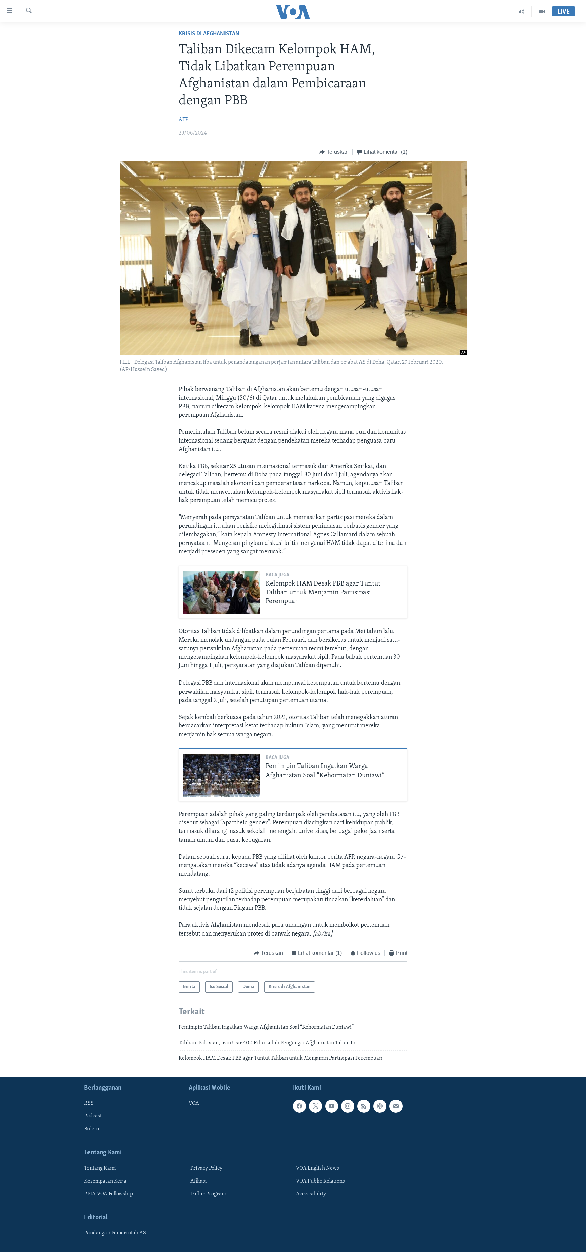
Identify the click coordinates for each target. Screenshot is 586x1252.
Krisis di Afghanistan (209, 34)
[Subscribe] (395, 1106)
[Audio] (521, 11)
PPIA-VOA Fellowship (108, 1194)
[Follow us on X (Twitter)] (315, 1106)
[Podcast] (379, 1106)
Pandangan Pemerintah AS (115, 1233)
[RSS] (363, 1106)
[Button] (334, 152)
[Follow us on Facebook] (299, 1106)
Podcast (93, 1116)
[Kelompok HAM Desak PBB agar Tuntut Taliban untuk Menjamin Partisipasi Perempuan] (221, 592)
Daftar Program (208, 1194)
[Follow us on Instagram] (347, 1106)
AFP (183, 119)
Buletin (92, 1129)
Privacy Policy (206, 1168)
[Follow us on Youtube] (331, 1106)
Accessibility (311, 1194)
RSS (89, 1103)
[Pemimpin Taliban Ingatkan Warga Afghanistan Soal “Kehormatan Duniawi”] (221, 775)
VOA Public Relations (320, 1181)
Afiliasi (198, 1181)
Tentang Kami (100, 1168)
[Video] (542, 11)
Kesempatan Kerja (105, 1181)
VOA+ (195, 1103)
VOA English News (317, 1168)
